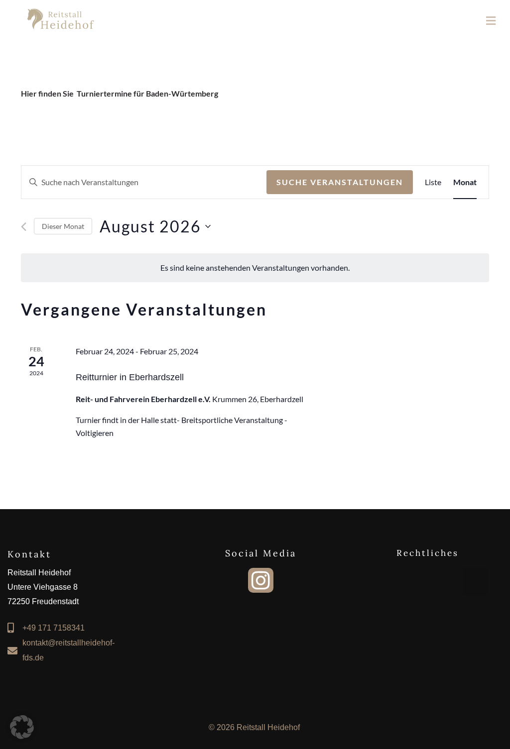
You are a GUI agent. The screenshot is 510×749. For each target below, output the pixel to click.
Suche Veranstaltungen (339, 182)
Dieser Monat (63, 226)
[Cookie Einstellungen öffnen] (22, 736)
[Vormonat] (23, 226)
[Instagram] (260, 580)
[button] (475, 581)
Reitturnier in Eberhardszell (130, 377)
